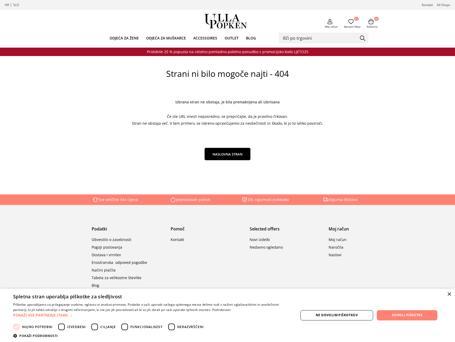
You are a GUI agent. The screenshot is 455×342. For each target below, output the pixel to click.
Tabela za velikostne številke (116, 277)
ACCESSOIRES (205, 38)
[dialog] (227, 315)
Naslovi (335, 254)
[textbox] (319, 38)
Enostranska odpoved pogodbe (119, 262)
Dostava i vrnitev (106, 254)
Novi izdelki (260, 239)
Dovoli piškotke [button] (407, 315)
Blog (95, 285)
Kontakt (427, 5)
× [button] (449, 294)
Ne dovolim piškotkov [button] (337, 315)
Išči (362, 38)
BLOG (251, 38)
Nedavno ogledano (266, 247)
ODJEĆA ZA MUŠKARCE (166, 38)
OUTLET (232, 38)
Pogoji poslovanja (107, 247)
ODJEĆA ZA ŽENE (124, 38)
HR (7, 5)
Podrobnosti (221, 310)
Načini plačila (104, 270)
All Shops (443, 5)
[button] (151, 315)
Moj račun (331, 26)
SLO (16, 5)
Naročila (336, 247)
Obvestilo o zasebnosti (111, 239)
